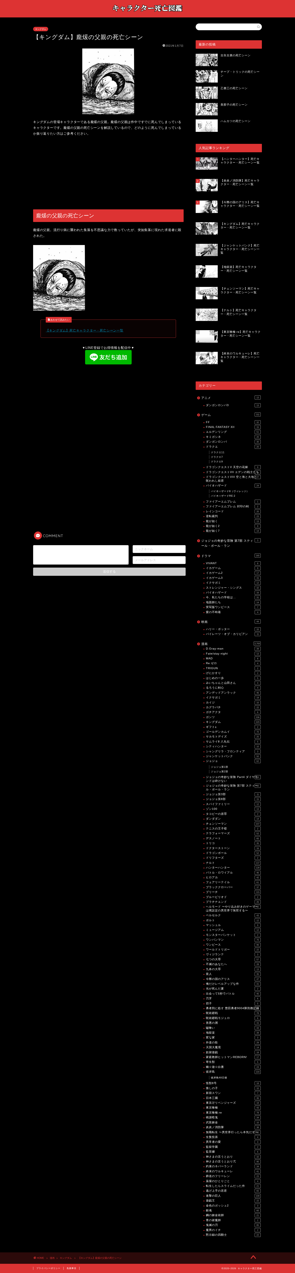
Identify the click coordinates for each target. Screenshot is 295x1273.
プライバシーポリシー (48, 1268)
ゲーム (230, 415)
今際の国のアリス (232, 978)
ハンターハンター (232, 867)
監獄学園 (232, 1146)
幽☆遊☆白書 (232, 1066)
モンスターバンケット (232, 934)
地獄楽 (232, 1032)
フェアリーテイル (232, 882)
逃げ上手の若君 (232, 1190)
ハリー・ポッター (232, 629)
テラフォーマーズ (232, 833)
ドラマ (230, 556)
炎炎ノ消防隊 (232, 1127)
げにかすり (232, 673)
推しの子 (232, 1088)
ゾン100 (232, 808)
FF (232, 422)
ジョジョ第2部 (219, 771)
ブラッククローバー (232, 887)
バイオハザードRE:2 (223, 495)
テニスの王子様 (232, 828)
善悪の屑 (232, 1022)
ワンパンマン (232, 939)
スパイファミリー (232, 804)
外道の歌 (232, 1042)
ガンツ (232, 717)
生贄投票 (232, 1137)
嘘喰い (232, 1027)
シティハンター (232, 746)
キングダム (40, 29)
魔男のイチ (232, 1230)
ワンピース (232, 944)
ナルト (232, 862)
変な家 (232, 1037)
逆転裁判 (232, 516)
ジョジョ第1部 (219, 767)
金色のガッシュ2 (232, 1205)
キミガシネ (232, 436)
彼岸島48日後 (219, 1077)
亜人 (232, 973)
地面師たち (232, 602)
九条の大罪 (232, 969)
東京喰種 (232, 1107)
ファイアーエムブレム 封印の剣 (232, 506)
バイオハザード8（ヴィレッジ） (230, 491)
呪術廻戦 (232, 1013)
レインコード (232, 511)
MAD (232, 658)
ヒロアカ (232, 877)
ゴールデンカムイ (232, 731)
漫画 (230, 644)
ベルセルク (232, 915)
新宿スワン (232, 1092)
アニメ (230, 397)
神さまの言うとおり (232, 1156)
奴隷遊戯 (232, 1052)
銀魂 (232, 1210)
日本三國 (232, 1098)
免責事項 (71, 1268)
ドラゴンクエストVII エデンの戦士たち (232, 472)
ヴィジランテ (232, 954)
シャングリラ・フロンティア (232, 751)
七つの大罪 (232, 959)
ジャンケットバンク (232, 756)
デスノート (232, 838)
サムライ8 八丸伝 (232, 741)
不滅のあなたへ (232, 964)
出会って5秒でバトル (232, 993)
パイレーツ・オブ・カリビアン (232, 633)
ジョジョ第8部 (232, 799)
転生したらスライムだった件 (232, 1185)
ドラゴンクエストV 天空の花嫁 (232, 467)
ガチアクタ (232, 712)
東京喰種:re (232, 1112)
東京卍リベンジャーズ (232, 1102)
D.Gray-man (232, 648)
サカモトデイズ (232, 736)
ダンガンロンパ (232, 441)
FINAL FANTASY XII (232, 427)
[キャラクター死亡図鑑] (147, 13)
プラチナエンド (232, 901)
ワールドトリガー (232, 949)
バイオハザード (232, 485)
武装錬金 (232, 1122)
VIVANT (232, 563)
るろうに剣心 (232, 687)
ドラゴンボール (232, 852)
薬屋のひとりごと (232, 1181)
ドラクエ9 (217, 461)
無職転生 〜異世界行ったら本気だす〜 (232, 1132)
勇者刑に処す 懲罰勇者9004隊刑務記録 (232, 1008)
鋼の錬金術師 (232, 1215)
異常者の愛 (232, 1141)
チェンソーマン (232, 823)
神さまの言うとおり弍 (232, 1161)
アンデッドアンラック (232, 692)
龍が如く (232, 521)
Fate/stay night (232, 653)
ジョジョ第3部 (232, 794)
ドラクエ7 (217, 457)
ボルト (232, 920)
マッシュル (232, 925)
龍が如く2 (232, 526)
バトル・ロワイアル (232, 872)
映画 (230, 621)
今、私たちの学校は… (232, 597)
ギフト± (232, 726)
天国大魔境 (232, 1047)
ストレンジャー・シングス (232, 587)
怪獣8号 (232, 1083)
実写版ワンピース (232, 607)
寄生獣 (232, 1061)
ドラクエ (232, 446)
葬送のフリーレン (232, 1176)
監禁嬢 (232, 1151)
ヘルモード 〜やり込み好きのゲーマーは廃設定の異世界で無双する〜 (232, 908)
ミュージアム (232, 929)
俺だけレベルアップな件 (232, 983)
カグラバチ (232, 707)
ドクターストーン (232, 848)
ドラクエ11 (218, 452)
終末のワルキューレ (232, 1171)
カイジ (232, 702)
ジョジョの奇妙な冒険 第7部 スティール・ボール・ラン (229, 543)
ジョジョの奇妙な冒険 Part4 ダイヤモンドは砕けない (232, 779)
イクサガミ (232, 582)
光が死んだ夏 (232, 988)
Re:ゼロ (232, 663)
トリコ (232, 843)
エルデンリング (232, 431)
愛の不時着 (232, 612)
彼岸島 (232, 1071)
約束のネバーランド (232, 1166)
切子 (232, 1003)
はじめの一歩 (232, 678)
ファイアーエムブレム (232, 501)
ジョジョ (232, 761)
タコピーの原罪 (232, 813)
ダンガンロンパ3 (232, 405)
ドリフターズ (232, 857)
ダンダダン (232, 818)
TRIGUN (232, 668)
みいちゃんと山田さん (232, 682)
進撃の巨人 (232, 1195)
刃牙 (232, 998)
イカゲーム (232, 568)
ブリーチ (232, 892)
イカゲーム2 (232, 572)
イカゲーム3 (232, 577)
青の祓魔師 (232, 1220)
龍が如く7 (232, 530)
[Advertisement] (108, 173)
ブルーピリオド (232, 897)
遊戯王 (232, 1200)
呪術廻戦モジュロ (232, 1018)
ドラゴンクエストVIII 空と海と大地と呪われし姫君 (232, 478)
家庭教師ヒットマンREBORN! (232, 1057)
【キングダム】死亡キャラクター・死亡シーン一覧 (84, 330)
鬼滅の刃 (232, 1225)
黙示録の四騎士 (232, 1234)
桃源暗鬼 (232, 1117)
